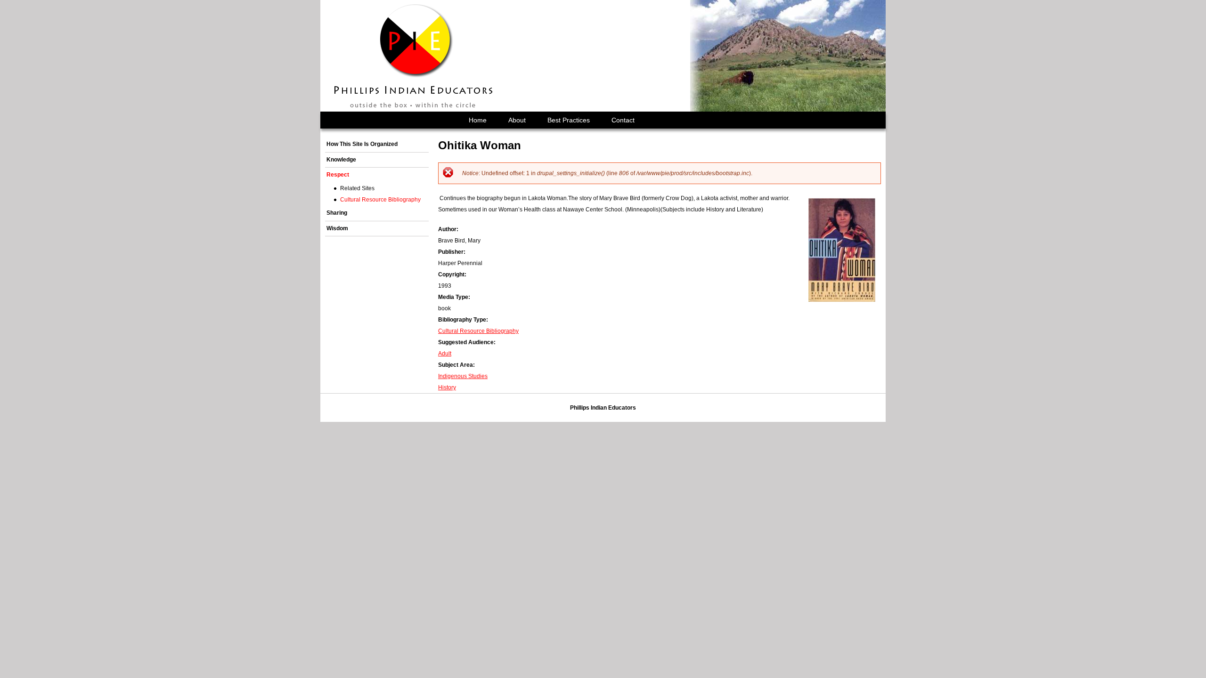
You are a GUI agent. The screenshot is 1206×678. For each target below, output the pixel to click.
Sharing (336, 213)
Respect (337, 174)
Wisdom (337, 228)
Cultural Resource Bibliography (478, 331)
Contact (623, 120)
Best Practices (568, 120)
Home (478, 120)
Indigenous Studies (463, 376)
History (447, 387)
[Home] (414, 56)
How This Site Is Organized (362, 144)
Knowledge (341, 159)
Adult (444, 353)
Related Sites (357, 188)
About (517, 120)
